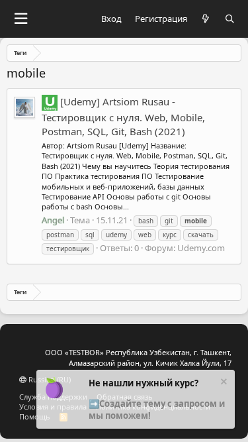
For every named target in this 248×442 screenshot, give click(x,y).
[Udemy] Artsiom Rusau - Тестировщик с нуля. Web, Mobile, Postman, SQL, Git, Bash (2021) (123, 116)
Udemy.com (201, 248)
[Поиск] (230, 18)
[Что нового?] (206, 18)
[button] (20, 18)
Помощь (34, 416)
